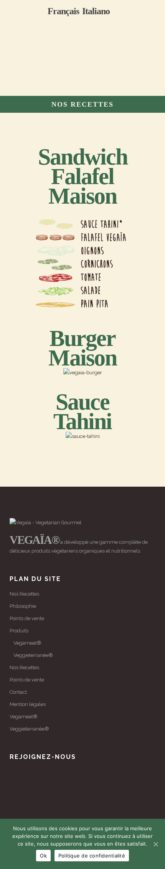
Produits (19, 631)
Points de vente (27, 618)
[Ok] (155, 844)
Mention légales (28, 704)
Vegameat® (27, 643)
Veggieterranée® (33, 655)
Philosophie (23, 606)
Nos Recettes (24, 594)
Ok (43, 856)
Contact (18, 692)
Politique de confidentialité (91, 856)
